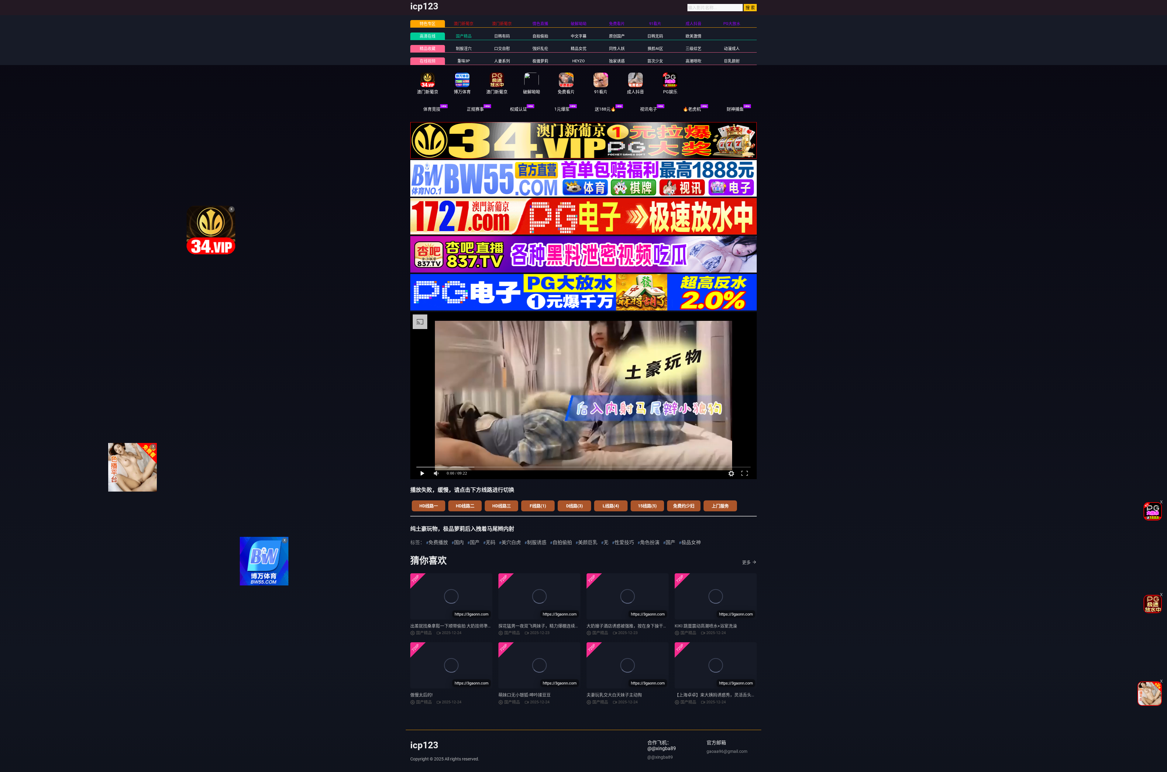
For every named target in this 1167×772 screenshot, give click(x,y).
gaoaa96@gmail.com (727, 751)
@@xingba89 (660, 757)
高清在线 (427, 36)
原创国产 (617, 36)
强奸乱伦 (540, 48)
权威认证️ (518, 109)
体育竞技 (431, 109)
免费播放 (438, 542)
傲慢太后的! (421, 694)
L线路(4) (611, 505)
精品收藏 (427, 48)
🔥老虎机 (692, 109)
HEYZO (578, 61)
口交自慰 (502, 48)
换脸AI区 (655, 48)
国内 (459, 542)
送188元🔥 (605, 109)
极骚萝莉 (540, 61)
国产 (475, 542)
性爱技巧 (624, 542)
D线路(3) (574, 505)
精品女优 (579, 48)
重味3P (463, 61)
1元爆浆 (562, 109)
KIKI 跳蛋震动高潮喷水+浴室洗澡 (706, 625)
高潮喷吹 (693, 61)
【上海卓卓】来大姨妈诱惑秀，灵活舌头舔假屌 (719, 694)
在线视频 (427, 61)
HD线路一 (428, 505)
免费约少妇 (683, 505)
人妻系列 (502, 61)
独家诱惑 (617, 61)
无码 (490, 542)
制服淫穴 (464, 48)
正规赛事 (475, 109)
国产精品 (464, 36)
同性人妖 (617, 48)
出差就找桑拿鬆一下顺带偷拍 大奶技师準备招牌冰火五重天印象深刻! (475, 625)
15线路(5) (647, 505)
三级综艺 (693, 48)
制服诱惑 (536, 542)
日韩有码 (502, 36)
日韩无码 (655, 36)
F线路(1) (538, 505)
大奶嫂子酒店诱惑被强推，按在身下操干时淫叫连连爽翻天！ (644, 625)
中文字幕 (579, 36)
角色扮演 (649, 542)
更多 (746, 562)
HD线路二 (465, 505)
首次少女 (655, 61)
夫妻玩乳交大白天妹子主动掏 (614, 694)
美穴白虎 (511, 542)
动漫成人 (732, 48)
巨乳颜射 (732, 61)
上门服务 (720, 505)
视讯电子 (648, 109)
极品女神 (691, 542)
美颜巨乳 (587, 542)
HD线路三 (501, 505)
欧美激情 (693, 36)
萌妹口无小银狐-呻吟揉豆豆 (524, 694)
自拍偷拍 (540, 36)
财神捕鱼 (735, 109)
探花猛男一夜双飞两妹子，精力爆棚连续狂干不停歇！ (549, 625)
